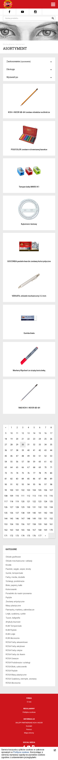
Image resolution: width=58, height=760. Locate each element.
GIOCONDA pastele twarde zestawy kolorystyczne (29, 261)
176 (34, 536)
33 (40, 445)
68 (34, 467)
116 (51, 496)
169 (45, 530)
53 (51, 456)
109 (11, 496)
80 (51, 473)
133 (45, 507)
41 (34, 450)
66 (23, 467)
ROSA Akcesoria (13, 683)
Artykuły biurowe (13, 622)
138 (22, 513)
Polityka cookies (29, 712)
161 (51, 524)
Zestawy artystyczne (15, 601)
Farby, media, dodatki (15, 577)
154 (11, 524)
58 (28, 462)
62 (51, 462)
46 (11, 456)
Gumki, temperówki (14, 573)
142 (45, 513)
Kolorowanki (11, 589)
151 (45, 519)
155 (17, 524)
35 (51, 445)
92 (17, 484)
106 (45, 490)
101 (17, 490)
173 (17, 536)
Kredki (8, 565)
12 (23, 433)
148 (28, 519)
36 (6, 450)
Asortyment (20, 44)
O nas (29, 702)
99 (6, 490)
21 (23, 439)
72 (6, 473)
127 (11, 507)
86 (34, 479)
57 (23, 462)
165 (22, 530)
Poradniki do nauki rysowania (19, 593)
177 (39, 536)
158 (34, 524)
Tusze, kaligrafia (13, 618)
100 (11, 490)
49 (28, 456)
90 (6, 484)
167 (34, 530)
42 (40, 450)
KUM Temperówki (14, 626)
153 (5, 524)
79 (45, 473)
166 (28, 530)
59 (34, 462)
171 (5, 536)
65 (17, 467)
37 (11, 450)
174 (22, 536)
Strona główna (8, 44)
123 (39, 501)
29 (17, 445)
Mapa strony (29, 733)
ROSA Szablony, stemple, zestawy (21, 679)
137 (17, 513)
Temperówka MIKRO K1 (29, 187)
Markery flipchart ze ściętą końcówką (29, 370)
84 (23, 479)
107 (51, 490)
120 (22, 501)
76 (28, 473)
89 (51, 479)
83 (17, 479)
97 (45, 484)
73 (11, 473)
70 (45, 467)
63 (6, 467)
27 (6, 445)
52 (45, 456)
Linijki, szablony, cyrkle (16, 614)
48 (23, 456)
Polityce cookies (21, 752)
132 (39, 507)
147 (22, 519)
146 (17, 519)
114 (39, 496)
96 (40, 484)
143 (51, 513)
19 (11, 439)
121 (28, 501)
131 (34, 507)
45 (6, 456)
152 (51, 519)
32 (34, 445)
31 (28, 445)
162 (5, 530)
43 (45, 450)
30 (23, 445)
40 (28, 450)
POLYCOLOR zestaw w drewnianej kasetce (29, 149)
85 (28, 479)
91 (11, 484)
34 (45, 445)
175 (28, 536)
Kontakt (29, 726)
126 (5, 507)
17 (51, 433)
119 (17, 501)
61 (45, 462)
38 (17, 450)
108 (5, 496)
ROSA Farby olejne (14, 650)
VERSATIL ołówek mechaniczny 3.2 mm (29, 296)
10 (11, 433)
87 (40, 479)
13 (28, 433)
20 (17, 439)
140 (34, 513)
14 (34, 433)
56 (17, 462)
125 (51, 501)
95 (34, 484)
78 (40, 473)
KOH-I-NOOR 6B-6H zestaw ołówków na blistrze (29, 112)
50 (34, 456)
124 (45, 501)
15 (40, 433)
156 (22, 524)
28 (11, 445)
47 (17, 456)
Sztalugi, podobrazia (15, 581)
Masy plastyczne (13, 605)
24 (40, 439)
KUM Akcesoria (12, 638)
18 (6, 439)
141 (39, 513)
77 (34, 473)
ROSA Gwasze (12, 658)
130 (28, 507)
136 (11, 513)
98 (51, 484)
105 (39, 490)
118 (11, 501)
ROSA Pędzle (12, 670)
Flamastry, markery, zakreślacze (20, 609)
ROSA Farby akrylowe (15, 646)
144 (5, 519)
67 (28, 467)
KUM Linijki (10, 634)
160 (45, 524)
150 (39, 519)
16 (45, 433)
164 (17, 530)
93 (23, 484)
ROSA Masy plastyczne (16, 675)
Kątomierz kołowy (29, 224)
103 (28, 490)
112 (28, 496)
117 (5, 501)
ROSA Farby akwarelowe (17, 642)
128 (17, 507)
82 (11, 479)
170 (51, 530)
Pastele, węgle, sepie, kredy (18, 569)
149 (34, 519)
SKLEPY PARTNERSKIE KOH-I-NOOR (29, 723)
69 (40, 467)
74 (17, 473)
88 (45, 479)
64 (11, 467)
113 (34, 496)
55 (11, 462)
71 (51, 467)
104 (34, 490)
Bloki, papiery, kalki (14, 585)
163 (11, 530)
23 (34, 439)
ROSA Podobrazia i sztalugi (18, 662)
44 (51, 450)
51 (40, 456)
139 (28, 513)
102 (22, 490)
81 (6, 479)
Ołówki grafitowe (13, 557)
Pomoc (29, 729)
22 (28, 439)
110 (17, 496)
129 (22, 507)
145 (11, 519)
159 (39, 524)
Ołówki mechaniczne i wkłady (19, 561)
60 (40, 462)
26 (51, 439)
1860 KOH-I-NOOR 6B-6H (29, 408)
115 (45, 496)
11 (17, 433)
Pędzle (9, 597)
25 (45, 439)
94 (28, 484)
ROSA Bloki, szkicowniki (16, 666)
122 (34, 501)
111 (22, 496)
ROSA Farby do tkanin (15, 654)
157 (28, 524)
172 (11, 536)
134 (51, 507)
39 (23, 450)
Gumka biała (29, 333)
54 (6, 462)
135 (5, 513)
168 (39, 530)
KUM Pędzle (11, 630)
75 (23, 473)
